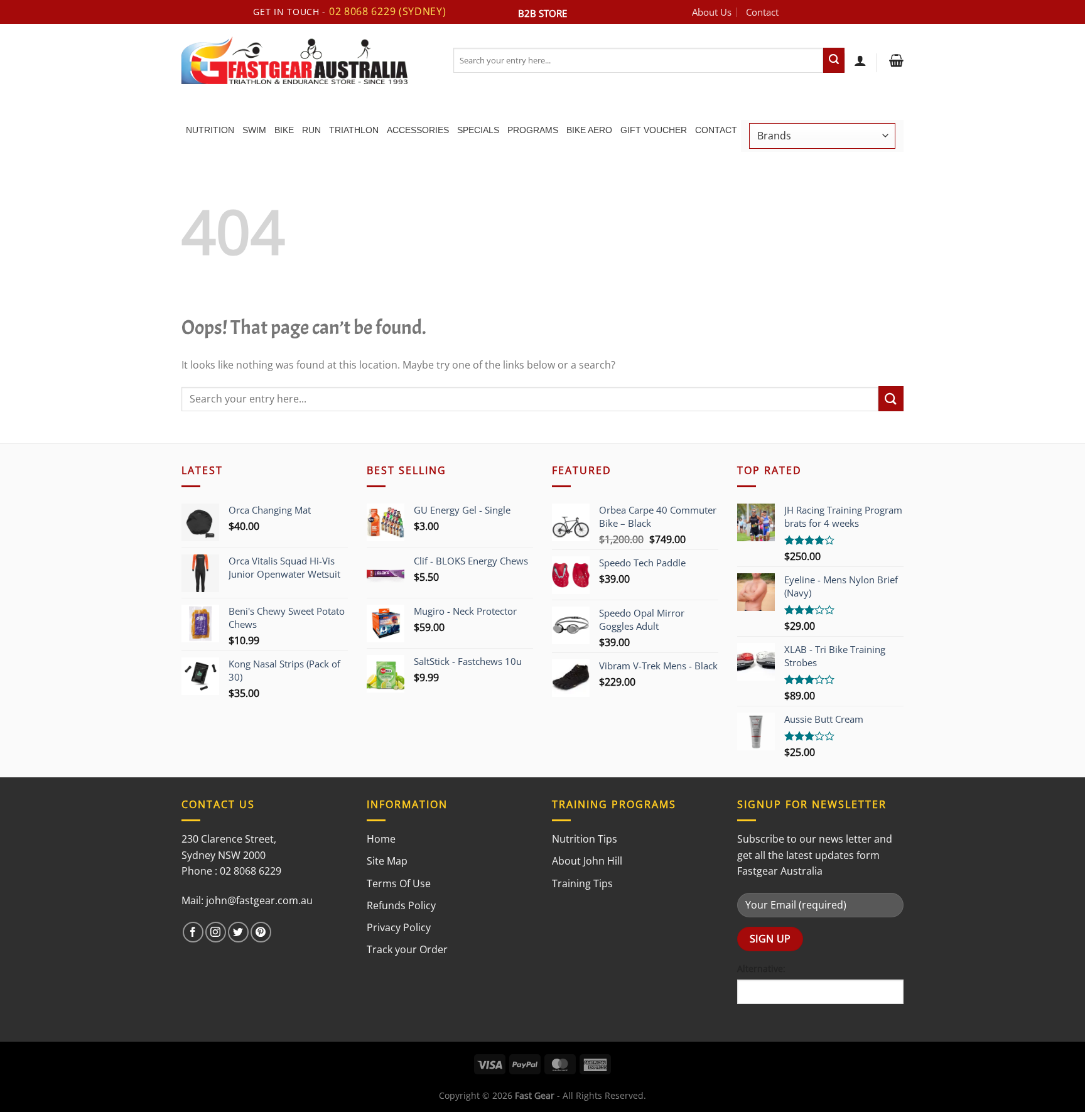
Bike (284, 130)
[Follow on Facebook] (193, 932)
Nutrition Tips (584, 839)
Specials (478, 130)
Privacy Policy (399, 927)
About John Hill (587, 861)
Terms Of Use (399, 883)
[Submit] (834, 60)
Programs (532, 130)
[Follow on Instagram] (215, 932)
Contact (762, 12)
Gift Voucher (653, 130)
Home (381, 839)
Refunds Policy (401, 905)
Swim (254, 130)
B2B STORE (542, 13)
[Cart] (895, 60)
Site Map (387, 861)
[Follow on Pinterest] (261, 932)
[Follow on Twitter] (238, 932)
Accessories (418, 130)
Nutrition (210, 130)
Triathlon (354, 130)
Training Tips (582, 883)
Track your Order (407, 949)
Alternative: (761, 968)
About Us (711, 12)
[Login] (860, 60)
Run (311, 130)
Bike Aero (589, 130)
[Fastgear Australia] (308, 60)
